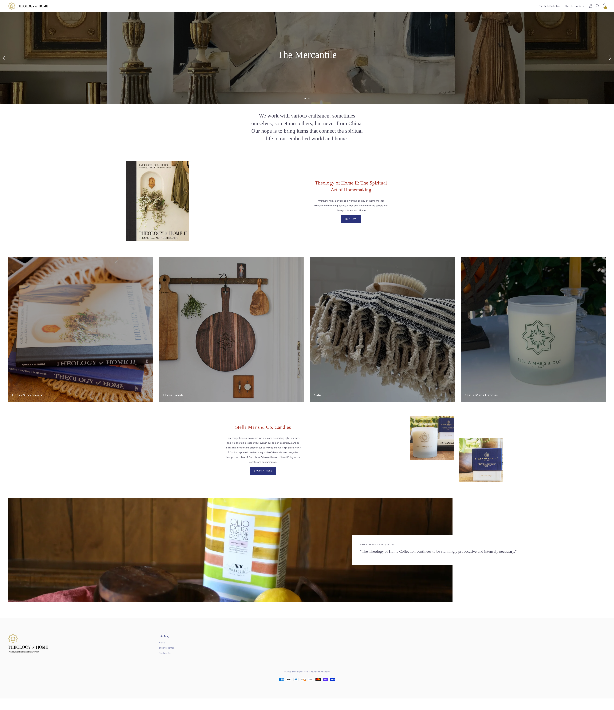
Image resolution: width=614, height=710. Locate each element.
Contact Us (165, 653)
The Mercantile (573, 6)
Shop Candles (263, 470)
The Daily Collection (549, 6)
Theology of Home (301, 672)
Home (162, 642)
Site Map (164, 636)
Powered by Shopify (320, 672)
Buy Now (351, 219)
